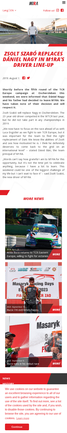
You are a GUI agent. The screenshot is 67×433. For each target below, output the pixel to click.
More (56, 254)
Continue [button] (17, 426)
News (6, 378)
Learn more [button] (22, 418)
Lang (5, 10)
